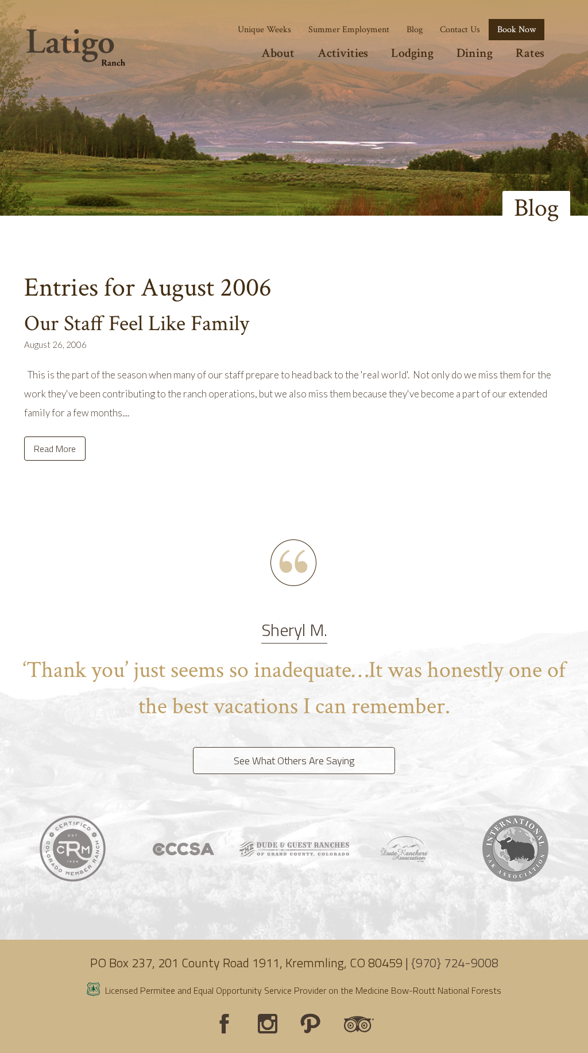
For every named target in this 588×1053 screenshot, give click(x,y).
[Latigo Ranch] (75, 47)
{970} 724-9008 (454, 962)
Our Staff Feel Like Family (136, 323)
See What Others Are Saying (294, 760)
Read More (55, 448)
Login (14, 1038)
